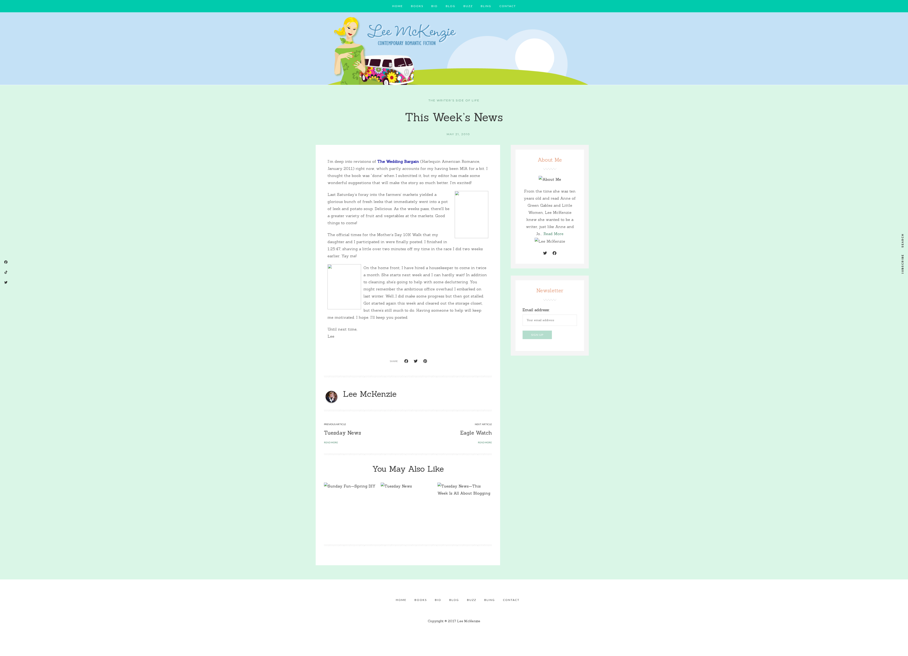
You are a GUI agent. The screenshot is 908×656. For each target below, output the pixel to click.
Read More (553, 233)
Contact (507, 6)
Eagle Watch (476, 432)
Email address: (536, 309)
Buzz (468, 6)
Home (397, 6)
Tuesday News (342, 432)
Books (417, 6)
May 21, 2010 (458, 134)
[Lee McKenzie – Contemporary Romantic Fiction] (454, 49)
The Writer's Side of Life (454, 100)
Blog (450, 6)
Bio (434, 6)
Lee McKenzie (370, 394)
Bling (486, 6)
